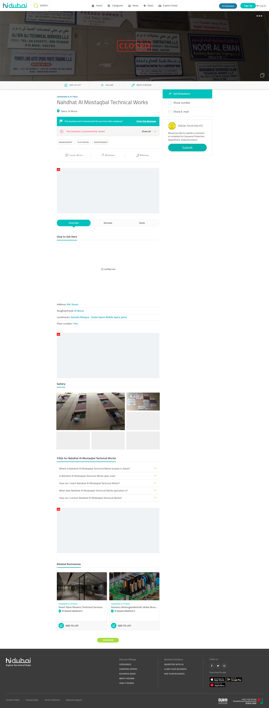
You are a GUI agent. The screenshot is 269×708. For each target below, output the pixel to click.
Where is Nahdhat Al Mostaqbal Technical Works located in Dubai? (94, 468)
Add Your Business (174, 674)
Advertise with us (174, 664)
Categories (117, 5)
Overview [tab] (74, 222)
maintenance (101, 142)
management (65, 142)
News (135, 5)
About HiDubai (126, 678)
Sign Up (248, 5)
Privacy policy (32, 699)
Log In (262, 5)
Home (98, 5)
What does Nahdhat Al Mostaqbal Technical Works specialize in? (93, 490)
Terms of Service (52, 699)
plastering (83, 142)
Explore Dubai (169, 5)
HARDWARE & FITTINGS (68, 604)
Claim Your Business (175, 669)
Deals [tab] (142, 222)
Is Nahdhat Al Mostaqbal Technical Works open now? (87, 476)
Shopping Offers (128, 669)
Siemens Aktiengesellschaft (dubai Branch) (134, 607)
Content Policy (12, 699)
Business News (127, 674)
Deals (150, 5)
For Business (228, 6)
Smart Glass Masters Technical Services (80, 607)
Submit (187, 147)
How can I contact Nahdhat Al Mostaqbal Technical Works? (90, 498)
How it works (126, 683)
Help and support (74, 699)
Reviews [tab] (108, 222)
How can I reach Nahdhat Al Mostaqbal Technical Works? (89, 483)
